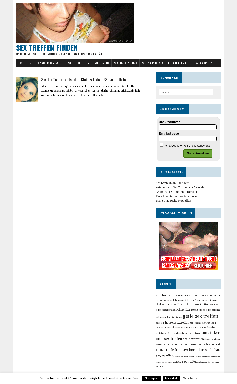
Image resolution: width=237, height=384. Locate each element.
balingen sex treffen (164, 300)
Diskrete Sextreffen (77, 63)
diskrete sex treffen (196, 304)
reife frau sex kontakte (185, 349)
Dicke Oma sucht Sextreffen (173, 200)
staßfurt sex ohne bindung (208, 362)
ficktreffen (182, 309)
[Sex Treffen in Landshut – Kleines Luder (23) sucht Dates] (27, 100)
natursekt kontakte (207, 327)
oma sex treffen (169, 338)
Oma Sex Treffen (203, 63)
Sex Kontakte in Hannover (172, 183)
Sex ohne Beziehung (125, 63)
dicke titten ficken (192, 300)
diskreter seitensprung (209, 300)
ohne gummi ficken (193, 333)
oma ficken (211, 332)
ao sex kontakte (213, 295)
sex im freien (167, 362)
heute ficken (195, 323)
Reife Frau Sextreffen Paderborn (176, 196)
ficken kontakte (168, 310)
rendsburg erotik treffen (184, 357)
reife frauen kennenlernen (180, 344)
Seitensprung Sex (152, 63)
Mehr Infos (190, 378)
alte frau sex (164, 295)
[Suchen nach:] (186, 92)
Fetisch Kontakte (178, 63)
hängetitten (205, 323)
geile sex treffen (200, 316)
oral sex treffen (193, 339)
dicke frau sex (178, 300)
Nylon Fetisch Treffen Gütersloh (176, 192)
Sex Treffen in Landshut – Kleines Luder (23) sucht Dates (84, 79)
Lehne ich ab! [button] (171, 378)
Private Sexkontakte (49, 63)
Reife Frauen (102, 63)
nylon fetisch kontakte (176, 333)
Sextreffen (25, 63)
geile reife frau (176, 317)
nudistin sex (161, 333)
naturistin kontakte (190, 327)
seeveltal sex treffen (202, 357)
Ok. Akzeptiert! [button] (152, 378)
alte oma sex (197, 295)
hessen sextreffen (177, 322)
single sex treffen (185, 361)
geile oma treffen (163, 317)
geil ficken (160, 323)
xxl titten (160, 366)
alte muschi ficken (180, 295)
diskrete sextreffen (169, 304)
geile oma (216, 310)
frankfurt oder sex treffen (201, 310)
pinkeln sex (209, 339)
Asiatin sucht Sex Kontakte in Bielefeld (180, 187)
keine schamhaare (174, 327)
